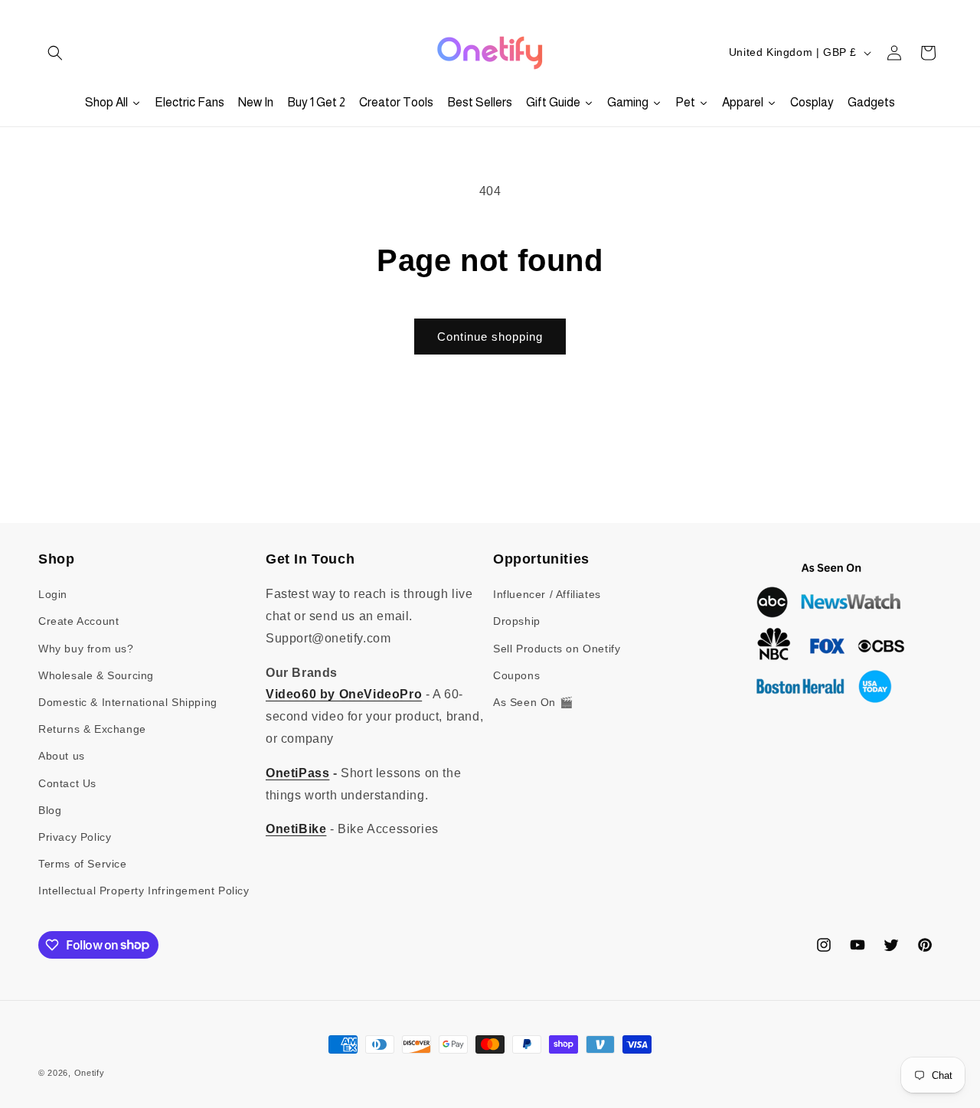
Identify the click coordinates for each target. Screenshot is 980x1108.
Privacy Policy (74, 837)
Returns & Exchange (92, 729)
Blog (49, 810)
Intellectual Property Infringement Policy (144, 890)
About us (61, 756)
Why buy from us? (86, 648)
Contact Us (67, 783)
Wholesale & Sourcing (96, 675)
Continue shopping (490, 336)
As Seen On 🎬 (533, 702)
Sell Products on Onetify (556, 648)
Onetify (89, 1072)
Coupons (516, 675)
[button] (55, 53)
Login (52, 594)
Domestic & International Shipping (127, 702)
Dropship (517, 622)
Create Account (78, 622)
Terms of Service (82, 864)
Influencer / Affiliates (547, 594)
